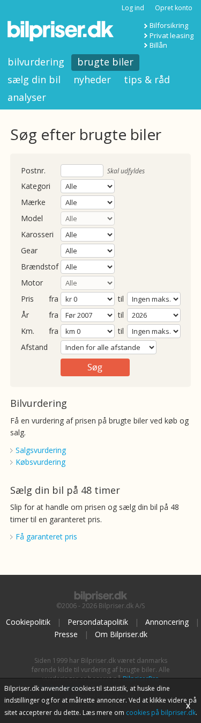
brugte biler (105, 61)
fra (53, 299)
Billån (158, 45)
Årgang (25, 315)
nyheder (92, 79)
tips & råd (147, 79)
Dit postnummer (33, 171)
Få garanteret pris (46, 536)
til (121, 299)
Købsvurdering (40, 462)
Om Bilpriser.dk (121, 634)
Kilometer (27, 331)
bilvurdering (36, 61)
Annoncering (167, 622)
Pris (27, 299)
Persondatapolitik (98, 622)
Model (32, 218)
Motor (32, 283)
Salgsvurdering (41, 450)
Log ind (133, 7)
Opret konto (173, 7)
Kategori (35, 186)
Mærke (33, 202)
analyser (27, 97)
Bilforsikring (169, 25)
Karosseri (37, 234)
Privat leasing (171, 35)
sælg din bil (34, 79)
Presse (66, 634)
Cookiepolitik (28, 622)
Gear (29, 250)
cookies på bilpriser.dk (161, 712)
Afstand (34, 347)
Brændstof (39, 267)
